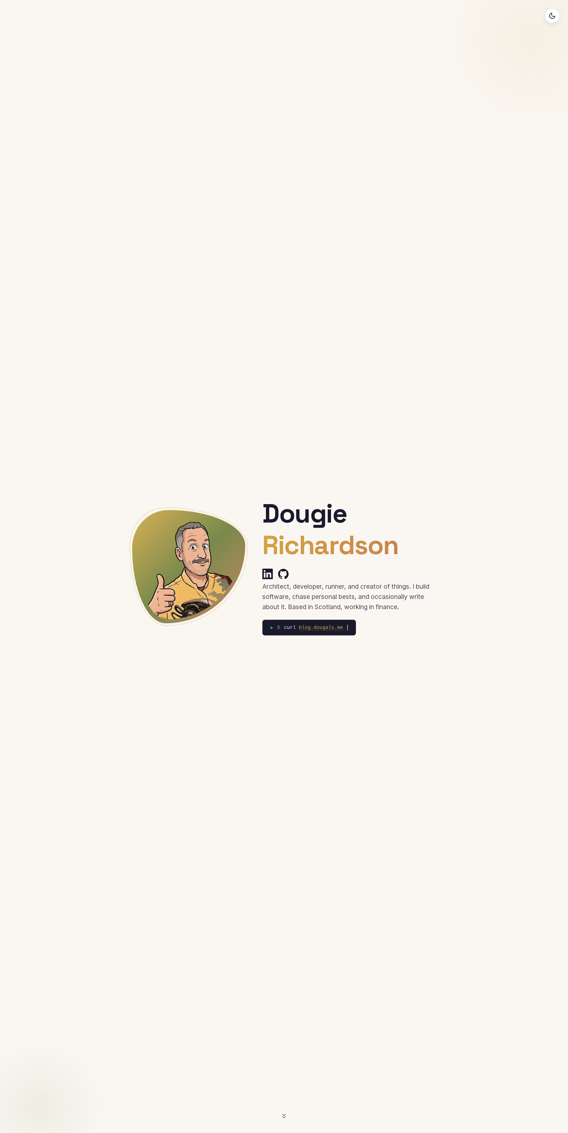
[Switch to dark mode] (552, 16)
